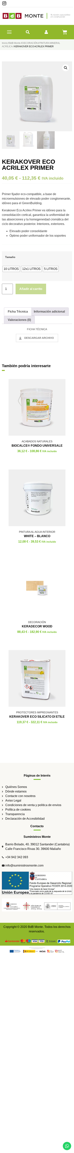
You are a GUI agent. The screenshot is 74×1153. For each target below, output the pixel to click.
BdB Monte (14, 43)
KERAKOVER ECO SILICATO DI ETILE (37, 716)
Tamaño (10, 257)
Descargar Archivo (39, 337)
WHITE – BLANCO (37, 536)
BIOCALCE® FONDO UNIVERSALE (37, 445)
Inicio (4, 43)
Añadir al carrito (30, 288)
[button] (65, 67)
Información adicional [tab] (49, 311)
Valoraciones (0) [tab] (19, 319)
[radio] (11, 269)
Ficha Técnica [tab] (18, 311)
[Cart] (65, 32)
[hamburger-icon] (9, 32)
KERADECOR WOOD (37, 626)
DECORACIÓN (30, 43)
